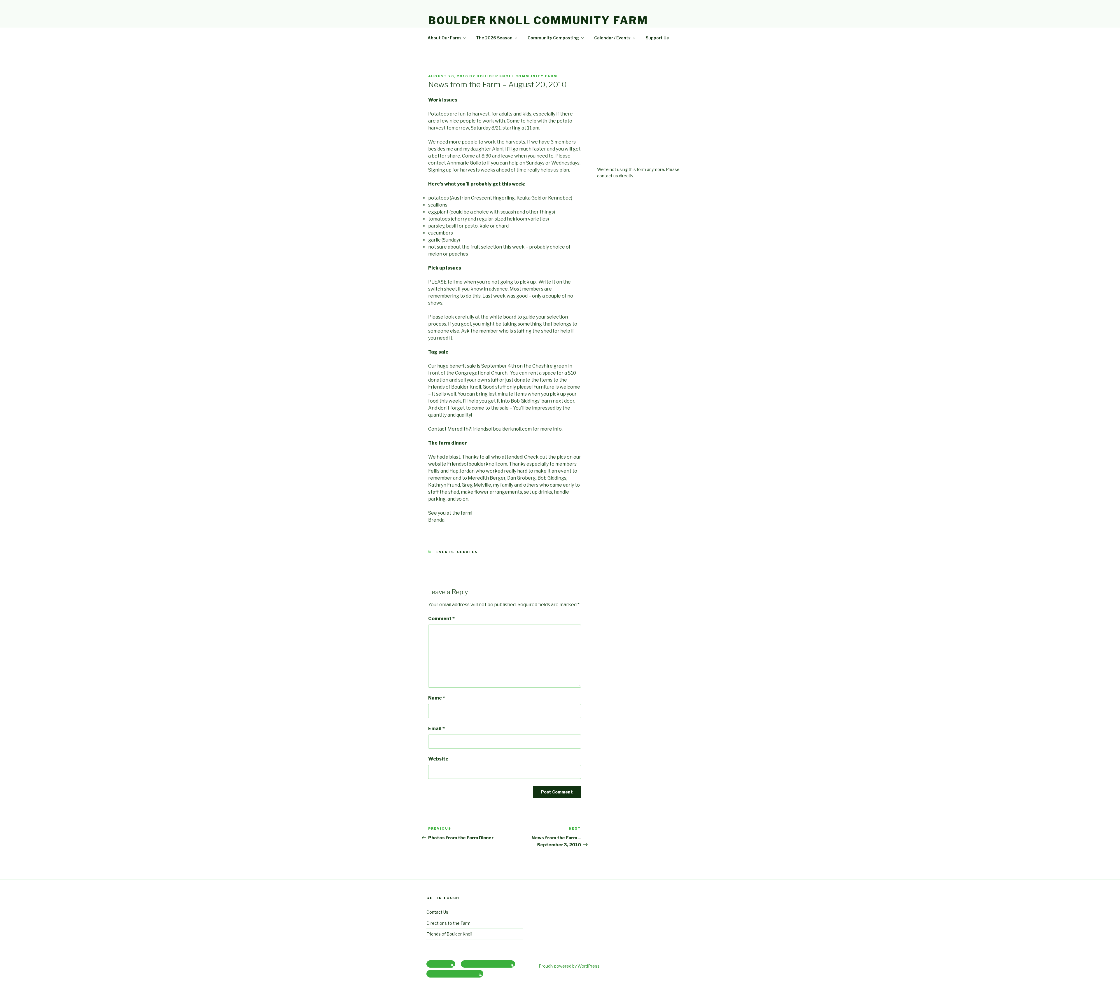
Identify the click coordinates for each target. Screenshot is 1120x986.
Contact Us (437, 912)
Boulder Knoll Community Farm (538, 20)
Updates (467, 552)
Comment (441, 618)
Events (445, 552)
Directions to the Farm (448, 923)
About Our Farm (444, 37)
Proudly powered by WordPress (569, 966)
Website (438, 759)
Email (436, 728)
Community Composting (553, 37)
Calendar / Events (612, 37)
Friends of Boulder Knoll (449, 933)
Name (436, 698)
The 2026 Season (494, 37)
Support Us (657, 37)
